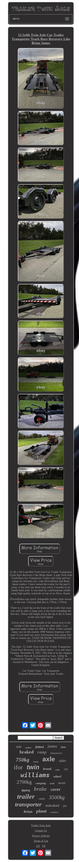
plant (41, 811)
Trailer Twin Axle (41, 825)
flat (65, 806)
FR (43, 846)
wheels (36, 762)
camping (40, 783)
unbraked (52, 805)
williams (35, 775)
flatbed (39, 747)
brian (28, 811)
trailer (26, 796)
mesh (61, 783)
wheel (57, 776)
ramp (41, 752)
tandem (54, 812)
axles (57, 770)
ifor (18, 767)
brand (47, 769)
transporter (28, 804)
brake (40, 789)
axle (48, 759)
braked (27, 751)
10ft (66, 769)
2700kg (24, 782)
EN (38, 846)
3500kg (57, 797)
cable (42, 798)
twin (33, 767)
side (18, 747)
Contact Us (41, 830)
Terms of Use (41, 840)
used (52, 783)
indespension (56, 753)
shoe (63, 747)
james (52, 746)
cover (55, 789)
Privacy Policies (41, 835)
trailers (28, 747)
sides (62, 761)
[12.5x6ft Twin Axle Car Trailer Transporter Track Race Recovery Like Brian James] (41, 78)
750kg (22, 760)
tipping (25, 790)
